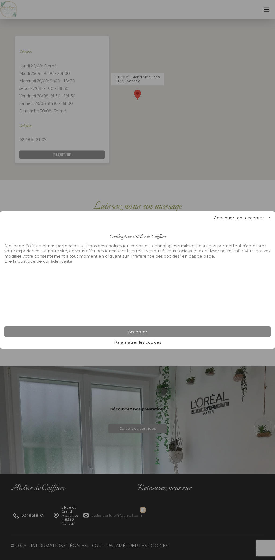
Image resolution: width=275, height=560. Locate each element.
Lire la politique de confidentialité (38, 261)
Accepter (137, 331)
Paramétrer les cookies (137, 342)
